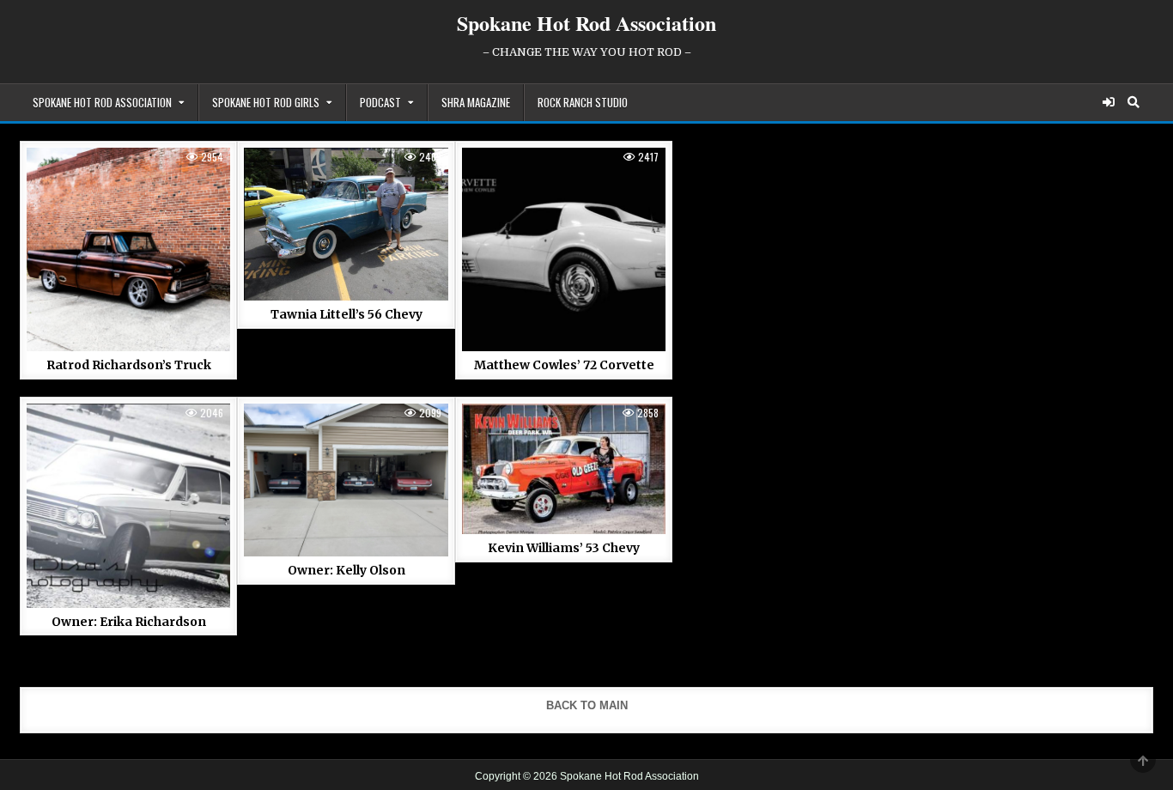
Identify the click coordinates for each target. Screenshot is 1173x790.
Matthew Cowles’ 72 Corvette (564, 365)
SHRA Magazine (475, 102)
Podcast (380, 102)
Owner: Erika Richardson (129, 621)
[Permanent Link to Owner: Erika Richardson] (128, 505)
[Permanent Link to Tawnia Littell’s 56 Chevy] (345, 224)
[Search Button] (1133, 102)
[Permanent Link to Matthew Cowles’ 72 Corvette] (564, 249)
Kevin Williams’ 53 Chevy (564, 548)
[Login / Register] (1108, 102)
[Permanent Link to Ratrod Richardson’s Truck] (128, 249)
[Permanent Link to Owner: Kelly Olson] (345, 480)
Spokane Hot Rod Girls (265, 102)
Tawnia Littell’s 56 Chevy (346, 314)
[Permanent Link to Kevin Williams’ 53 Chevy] (564, 469)
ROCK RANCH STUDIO (583, 102)
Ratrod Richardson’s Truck (128, 365)
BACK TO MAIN (587, 705)
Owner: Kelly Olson (346, 570)
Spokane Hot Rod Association (586, 23)
